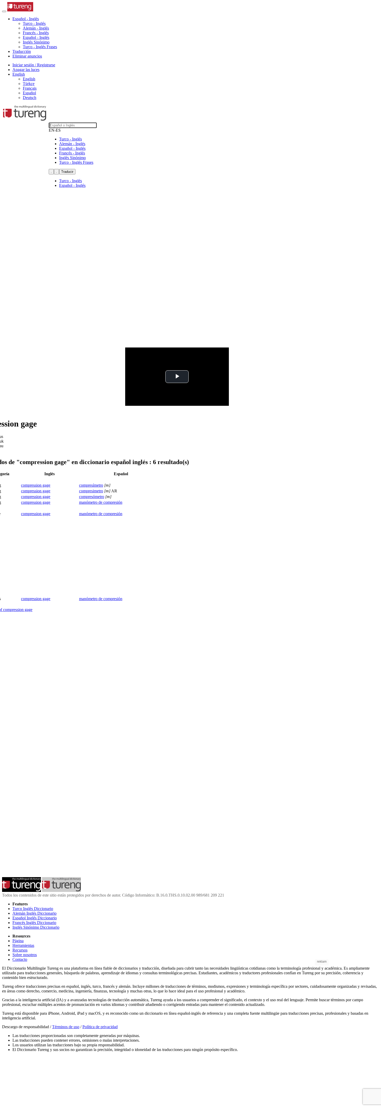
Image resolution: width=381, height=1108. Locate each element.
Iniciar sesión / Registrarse (33, 65)
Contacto (19, 959)
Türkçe (28, 83)
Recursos (19, 950)
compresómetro (91, 496)
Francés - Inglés (36, 33)
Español (29, 93)
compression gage (35, 485)
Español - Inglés (36, 37)
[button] (25, 19)
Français (30, 88)
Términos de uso (65, 1027)
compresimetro (91, 491)
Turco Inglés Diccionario (32, 908)
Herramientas (23, 945)
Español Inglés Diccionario (34, 918)
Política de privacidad (100, 1027)
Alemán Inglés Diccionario (34, 913)
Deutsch (29, 97)
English (29, 79)
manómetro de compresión (100, 502)
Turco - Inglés (34, 23)
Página (18, 941)
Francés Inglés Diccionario (34, 922)
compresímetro (91, 485)
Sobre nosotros (24, 955)
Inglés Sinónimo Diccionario (35, 927)
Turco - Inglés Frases (40, 47)
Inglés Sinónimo (36, 42)
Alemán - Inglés (36, 28)
